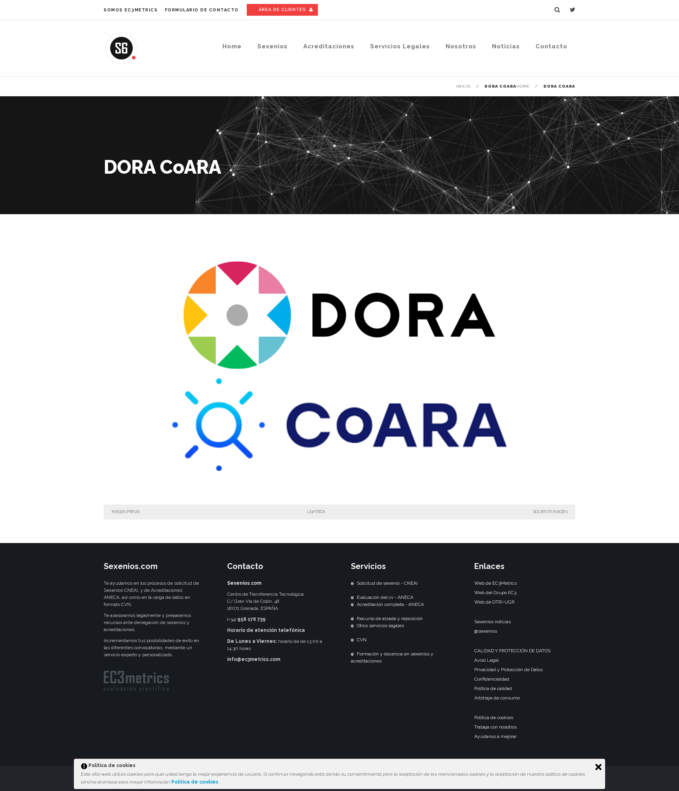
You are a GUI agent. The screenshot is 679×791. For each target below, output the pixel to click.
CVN (362, 639)
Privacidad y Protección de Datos (508, 669)
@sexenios (485, 631)
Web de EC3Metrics (495, 583)
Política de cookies (195, 782)
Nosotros (461, 46)
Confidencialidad (491, 679)
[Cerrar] (598, 767)
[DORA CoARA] (339, 496)
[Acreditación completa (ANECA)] (352, 604)
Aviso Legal (486, 660)
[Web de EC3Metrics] (136, 689)
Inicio (463, 86)
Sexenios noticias (492, 621)
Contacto (551, 46)
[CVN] (352, 639)
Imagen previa (125, 511)
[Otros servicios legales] (352, 625)
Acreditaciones (328, 46)
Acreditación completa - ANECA (390, 604)
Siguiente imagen (549, 511)
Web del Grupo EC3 (495, 592)
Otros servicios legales (380, 625)
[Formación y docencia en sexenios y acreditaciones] (352, 654)
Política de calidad (493, 688)
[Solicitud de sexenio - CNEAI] (352, 583)
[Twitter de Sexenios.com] (572, 9)
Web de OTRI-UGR (494, 602)
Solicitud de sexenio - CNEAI (387, 583)
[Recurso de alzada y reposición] (352, 618)
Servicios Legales (400, 46)
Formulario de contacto (202, 10)
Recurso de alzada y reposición (390, 618)
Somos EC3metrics (131, 10)
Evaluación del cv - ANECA (385, 597)
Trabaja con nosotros (495, 727)
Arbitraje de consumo (497, 698)
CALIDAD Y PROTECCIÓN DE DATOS (512, 650)
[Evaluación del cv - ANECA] (352, 597)
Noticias (506, 46)
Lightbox (316, 511)
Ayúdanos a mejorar (495, 736)
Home (232, 46)
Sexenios (272, 46)
